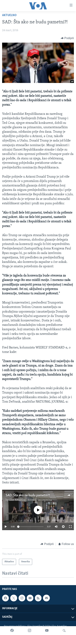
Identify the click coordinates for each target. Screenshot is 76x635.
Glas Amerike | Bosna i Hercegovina (30, 500)
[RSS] (38, 598)
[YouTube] (46, 630)
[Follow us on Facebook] (5, 598)
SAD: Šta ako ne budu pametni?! (28, 495)
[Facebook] (12, 630)
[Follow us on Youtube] (30, 598)
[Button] (67, 38)
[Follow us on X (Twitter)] (13, 598)
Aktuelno (9, 15)
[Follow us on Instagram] (22, 598)
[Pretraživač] (64, 630)
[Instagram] (29, 630)
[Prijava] (46, 598)
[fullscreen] (70, 526)
